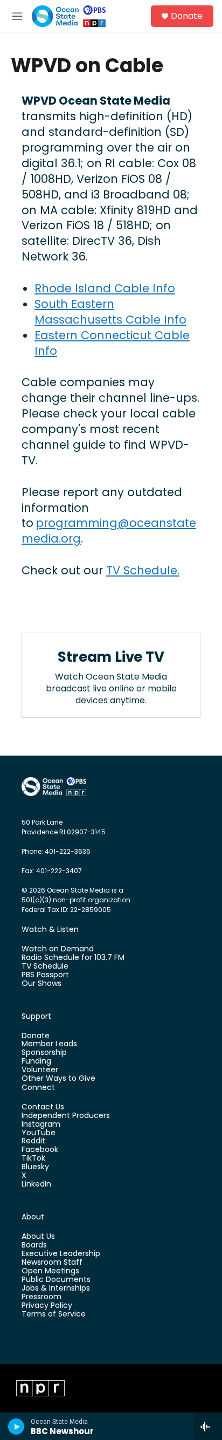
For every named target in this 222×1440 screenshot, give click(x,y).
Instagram (41, 1124)
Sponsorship (44, 1052)
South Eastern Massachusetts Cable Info (110, 311)
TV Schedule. (142, 570)
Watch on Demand (58, 949)
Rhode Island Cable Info (104, 288)
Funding (36, 1061)
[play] (16, 1426)
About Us (38, 1236)
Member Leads (49, 1044)
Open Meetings (50, 1271)
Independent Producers (66, 1116)
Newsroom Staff (52, 1262)
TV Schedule (45, 966)
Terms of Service (54, 1314)
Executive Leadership (61, 1254)
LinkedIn (36, 1184)
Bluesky (35, 1167)
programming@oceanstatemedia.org (109, 530)
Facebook (40, 1150)
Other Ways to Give (58, 1078)
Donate (187, 16)
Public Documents (56, 1280)
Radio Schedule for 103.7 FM (73, 958)
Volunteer (40, 1070)
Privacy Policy (47, 1305)
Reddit (33, 1141)
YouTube (39, 1133)
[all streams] (207, 1426)
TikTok (33, 1158)
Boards (34, 1245)
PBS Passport (45, 975)
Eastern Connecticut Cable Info (112, 343)
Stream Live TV (111, 657)
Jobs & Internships (56, 1288)
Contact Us (43, 1107)
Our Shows (41, 983)
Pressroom (41, 1297)
